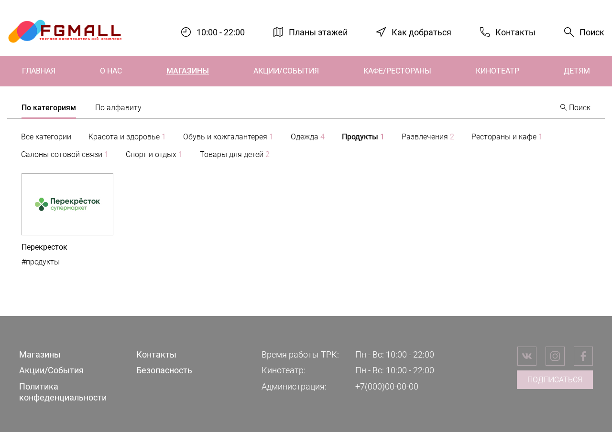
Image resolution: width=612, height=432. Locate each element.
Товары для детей (235, 154)
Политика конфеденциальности (63, 391)
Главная (38, 70)
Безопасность (164, 370)
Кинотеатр (497, 70)
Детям (577, 70)
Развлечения (428, 136)
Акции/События (286, 70)
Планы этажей (318, 32)
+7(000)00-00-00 (386, 386)
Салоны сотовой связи (65, 154)
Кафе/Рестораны (397, 70)
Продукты (363, 136)
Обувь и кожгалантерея (228, 136)
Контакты (515, 32)
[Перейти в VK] (526, 356)
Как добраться (421, 32)
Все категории (46, 136)
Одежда (308, 136)
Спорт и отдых (154, 154)
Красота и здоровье (127, 136)
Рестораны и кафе (507, 136)
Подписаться (554, 379)
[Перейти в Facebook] (583, 356)
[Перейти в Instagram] (555, 356)
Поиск (591, 32)
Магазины (187, 70)
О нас (111, 70)
